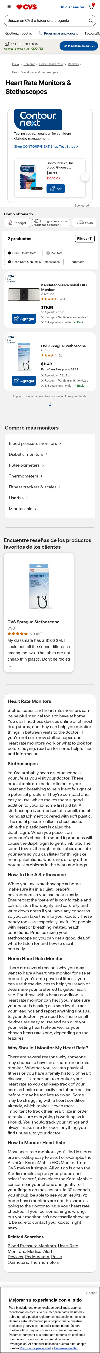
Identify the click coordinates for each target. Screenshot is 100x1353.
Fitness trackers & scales (33, 487)
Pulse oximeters (24, 465)
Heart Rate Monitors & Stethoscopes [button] (36, 262)
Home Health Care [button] (24, 253)
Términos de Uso (66, 1348)
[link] (61, 299)
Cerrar (91, 1293)
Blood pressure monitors (33, 443)
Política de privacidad (35, 1348)
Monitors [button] (56, 253)
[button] (85, 238)
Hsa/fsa (16, 497)
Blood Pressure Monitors (32, 1245)
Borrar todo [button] (77, 262)
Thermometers (23, 476)
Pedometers (37, 1256)
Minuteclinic (20, 508)
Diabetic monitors (26, 454)
